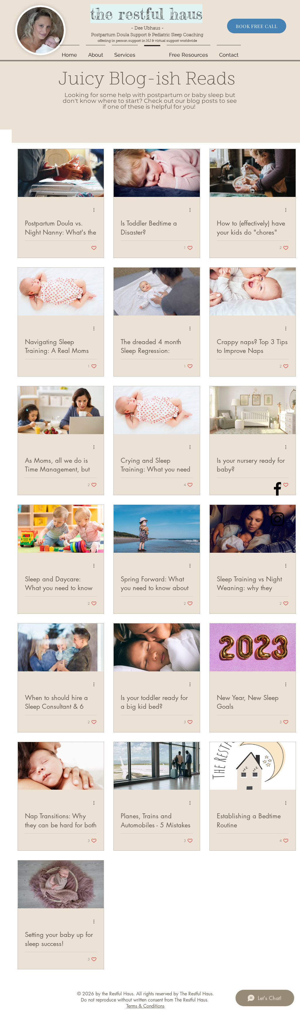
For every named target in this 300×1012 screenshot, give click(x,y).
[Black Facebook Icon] (277, 489)
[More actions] (95, 210)
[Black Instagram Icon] (277, 519)
